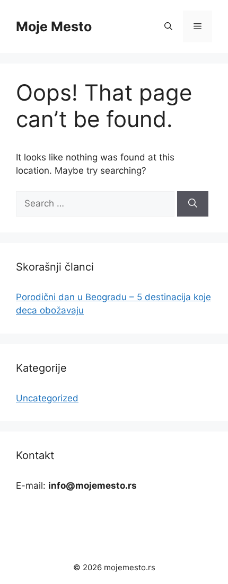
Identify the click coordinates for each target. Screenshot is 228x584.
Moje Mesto (54, 26)
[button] (168, 26)
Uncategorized (47, 398)
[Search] (192, 204)
